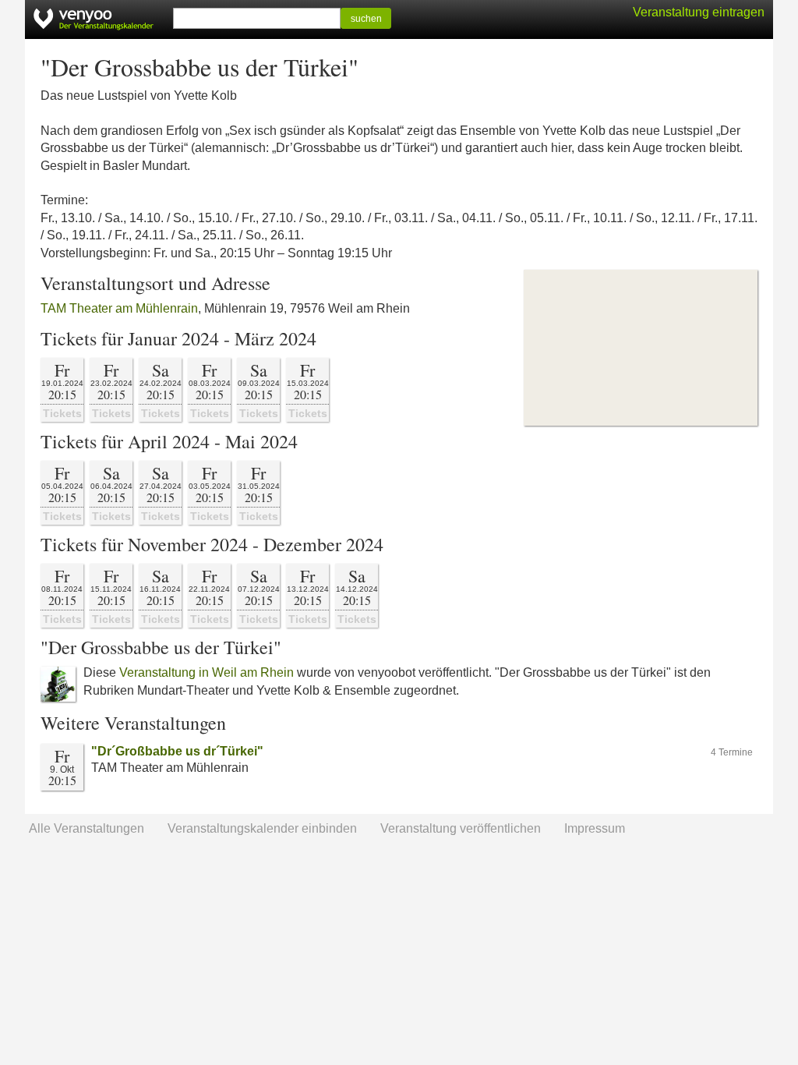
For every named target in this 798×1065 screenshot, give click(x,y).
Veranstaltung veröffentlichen (460, 828)
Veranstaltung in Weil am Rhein (206, 672)
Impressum (594, 828)
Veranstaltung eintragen (698, 12)
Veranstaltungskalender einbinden (262, 828)
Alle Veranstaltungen (86, 828)
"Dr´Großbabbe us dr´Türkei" (177, 751)
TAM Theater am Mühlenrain (119, 308)
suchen (366, 18)
